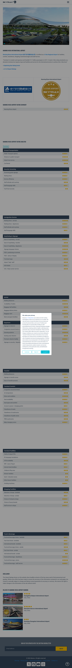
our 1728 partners (30, 317)
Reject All (36, 352)
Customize (27, 352)
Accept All (45, 352)
